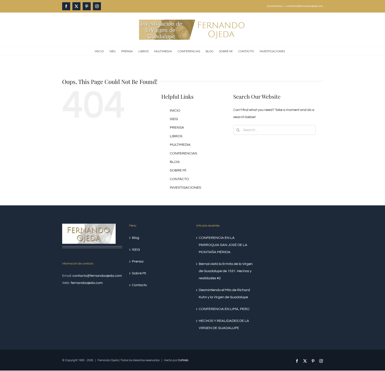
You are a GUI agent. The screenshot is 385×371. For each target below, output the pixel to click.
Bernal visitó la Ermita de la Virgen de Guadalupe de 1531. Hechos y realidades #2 (226, 271)
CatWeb (183, 360)
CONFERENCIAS (183, 153)
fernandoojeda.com (87, 283)
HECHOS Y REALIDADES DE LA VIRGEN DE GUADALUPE (224, 324)
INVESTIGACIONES (185, 187)
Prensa (137, 261)
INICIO (175, 110)
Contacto (139, 285)
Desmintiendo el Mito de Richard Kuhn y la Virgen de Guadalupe (224, 293)
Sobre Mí (139, 273)
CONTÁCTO (179, 179)
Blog (135, 238)
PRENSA (177, 127)
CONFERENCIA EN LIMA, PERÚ (224, 309)
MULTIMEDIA (180, 144)
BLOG (175, 162)
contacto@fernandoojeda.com (304, 6)
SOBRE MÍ (178, 170)
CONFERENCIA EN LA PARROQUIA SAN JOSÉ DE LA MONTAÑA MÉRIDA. (223, 245)
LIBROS (176, 136)
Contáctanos (275, 6)
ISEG (174, 119)
